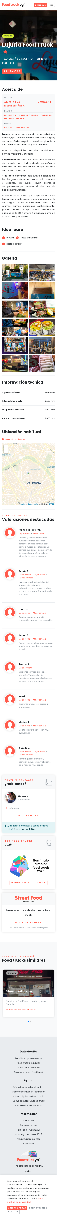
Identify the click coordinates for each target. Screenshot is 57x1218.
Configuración (38, 1208)
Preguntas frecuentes (28, 1139)
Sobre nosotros (28, 1125)
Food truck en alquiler (28, 1063)
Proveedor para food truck (28, 1072)
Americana (11, 1009)
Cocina (8, 98)
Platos (8, 111)
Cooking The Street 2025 (28, 1134)
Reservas (40, 5)
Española (22, 1009)
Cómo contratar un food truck (28, 1091)
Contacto (28, 1143)
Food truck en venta (29, 1067)
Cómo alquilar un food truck (28, 1096)
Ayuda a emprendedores (28, 1105)
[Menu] (52, 5)
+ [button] (6, 447)
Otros (7, 123)
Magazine (28, 1120)
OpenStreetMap (33, 504)
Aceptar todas (17, 1208)
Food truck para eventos (28, 1058)
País (28, 1171)
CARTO (51, 504)
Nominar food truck (30, 882)
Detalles (13, 1212)
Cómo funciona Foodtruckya (28, 1087)
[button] (28, 1021)
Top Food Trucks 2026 (29, 1129)
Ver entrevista (30, 923)
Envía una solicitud (25, 829)
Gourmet (31, 1009)
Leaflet (22, 504)
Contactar (12, 71)
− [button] (6, 451)
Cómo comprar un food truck (28, 1100)
